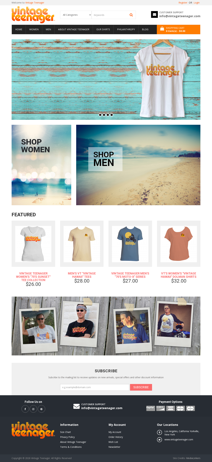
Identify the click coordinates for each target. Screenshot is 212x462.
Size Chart (65, 432)
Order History (115, 437)
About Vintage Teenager (73, 29)
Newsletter (114, 446)
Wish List (113, 441)
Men (48, 29)
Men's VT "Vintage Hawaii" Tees (82, 275)
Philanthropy (126, 29)
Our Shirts (103, 29)
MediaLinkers (193, 458)
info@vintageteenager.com (179, 16)
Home (18, 29)
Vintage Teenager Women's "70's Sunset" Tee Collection (33, 277)
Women (34, 29)
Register (183, 2)
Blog (145, 29)
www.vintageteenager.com (178, 439)
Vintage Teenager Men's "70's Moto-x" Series (130, 275)
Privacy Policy (67, 437)
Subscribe (141, 387)
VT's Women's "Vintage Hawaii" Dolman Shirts (178, 275)
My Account (114, 432)
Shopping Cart (175, 29)
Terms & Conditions (71, 446)
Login (197, 2)
